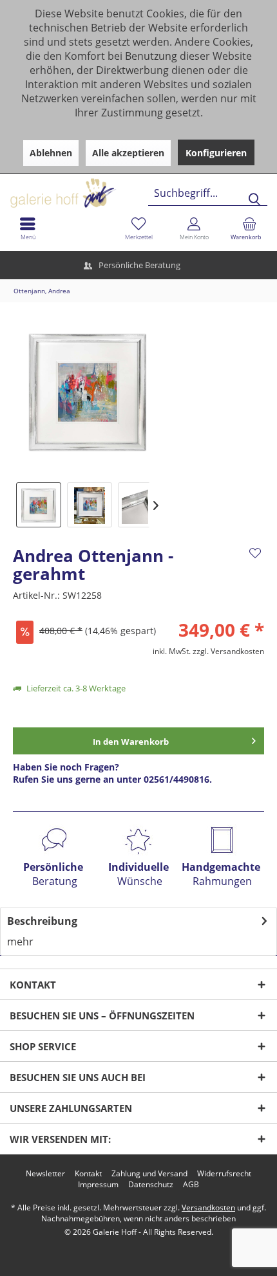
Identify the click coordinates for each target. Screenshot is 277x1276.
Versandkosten (208, 1207)
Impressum (98, 1185)
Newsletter (45, 1174)
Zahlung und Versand (149, 1174)
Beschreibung (42, 921)
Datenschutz (150, 1185)
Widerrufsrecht (224, 1174)
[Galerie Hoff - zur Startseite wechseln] (113, 188)
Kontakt (88, 1174)
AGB (191, 1185)
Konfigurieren (216, 153)
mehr (20, 941)
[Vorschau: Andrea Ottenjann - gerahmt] (38, 504)
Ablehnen (51, 153)
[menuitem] (249, 228)
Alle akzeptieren (128, 153)
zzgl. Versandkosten (228, 651)
